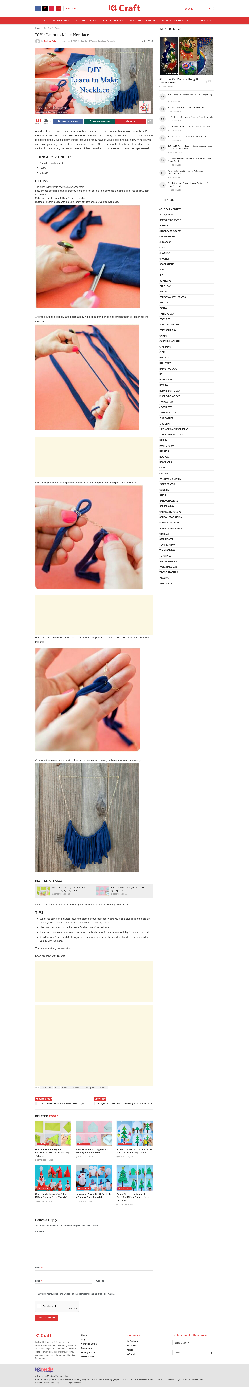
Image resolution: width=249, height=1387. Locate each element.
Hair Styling (166, 357)
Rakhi (162, 495)
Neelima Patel (50, 41)
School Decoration (170, 517)
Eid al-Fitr (165, 302)
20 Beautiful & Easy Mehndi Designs (186, 107)
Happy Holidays (168, 368)
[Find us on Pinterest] (51, 8)
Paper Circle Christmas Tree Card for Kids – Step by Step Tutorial (132, 1197)
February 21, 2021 (44, 1201)
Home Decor (166, 379)
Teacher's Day (167, 544)
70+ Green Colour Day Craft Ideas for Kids (189, 127)
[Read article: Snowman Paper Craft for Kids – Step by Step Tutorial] (94, 1178)
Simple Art (165, 533)
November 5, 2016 (69, 41)
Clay (162, 247)
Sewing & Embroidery (171, 528)
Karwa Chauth (167, 412)
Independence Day (169, 396)
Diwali (162, 269)
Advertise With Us (90, 1343)
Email (39, 1280)
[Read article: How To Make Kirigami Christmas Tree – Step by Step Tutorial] (43, 890)
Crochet (164, 258)
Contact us (86, 1348)
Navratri (164, 451)
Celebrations (85, 20)
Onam (162, 467)
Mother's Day (167, 445)
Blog (83, 1339)
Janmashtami (166, 401)
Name (39, 1267)
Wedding (164, 577)
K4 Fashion (132, 1341)
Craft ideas (47, 1087)
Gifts (162, 352)
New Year (164, 456)
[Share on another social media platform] (150, 121)
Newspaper (165, 462)
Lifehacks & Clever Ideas (173, 429)
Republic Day (166, 506)
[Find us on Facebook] (38, 8)
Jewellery (102, 41)
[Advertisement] (94, 457)
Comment (41, 1231)
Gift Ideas (165, 346)
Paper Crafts (112, 20)
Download (165, 280)
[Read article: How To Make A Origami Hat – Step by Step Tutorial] (102, 890)
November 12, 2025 (126, 1157)
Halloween (165, 363)
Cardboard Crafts (170, 231)
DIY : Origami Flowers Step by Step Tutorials (190, 117)
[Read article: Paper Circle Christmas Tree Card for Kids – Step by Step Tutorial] (134, 1178)
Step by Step (90, 1087)
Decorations (166, 264)
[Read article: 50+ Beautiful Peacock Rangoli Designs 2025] (186, 55)
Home (38, 27)
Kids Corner (166, 418)
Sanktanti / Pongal (170, 511)
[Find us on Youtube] (58, 8)
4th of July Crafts (170, 209)
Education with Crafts (172, 297)
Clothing (164, 253)
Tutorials (202, 20)
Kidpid (130, 1349)
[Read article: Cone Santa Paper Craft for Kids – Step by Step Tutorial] (53, 1178)
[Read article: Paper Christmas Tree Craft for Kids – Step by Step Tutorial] (134, 1133)
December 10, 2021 (120, 894)
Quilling (164, 489)
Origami (163, 473)
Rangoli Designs (168, 500)
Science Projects (169, 522)
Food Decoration (169, 324)
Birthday (164, 225)
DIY (41, 20)
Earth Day (165, 286)
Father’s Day (166, 313)
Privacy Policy (88, 1352)
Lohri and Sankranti (171, 434)
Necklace (77, 1087)
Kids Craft (83, 1144)
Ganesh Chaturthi (169, 341)
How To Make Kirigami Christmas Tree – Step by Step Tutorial (52, 1152)
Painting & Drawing (142, 20)
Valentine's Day (168, 566)
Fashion (65, 1087)
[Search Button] (211, 8)
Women (102, 1087)
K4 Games (132, 1345)
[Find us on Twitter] (45, 8)
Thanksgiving (167, 550)
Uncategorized (168, 561)
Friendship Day (167, 330)
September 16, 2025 (62, 894)
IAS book (131, 1354)
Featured (164, 319)
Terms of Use (87, 1356)
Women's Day (166, 583)
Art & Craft (59, 20)
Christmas (42, 1144)
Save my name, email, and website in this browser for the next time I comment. (76, 1293)
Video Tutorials (168, 572)
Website (100, 1280)
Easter (163, 291)
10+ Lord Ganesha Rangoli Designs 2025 (187, 136)
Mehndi (163, 440)
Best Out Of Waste (174, 20)
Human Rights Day (169, 390)
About (84, 1335)
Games (163, 335)
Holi (161, 374)
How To (163, 385)
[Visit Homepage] (124, 8)
